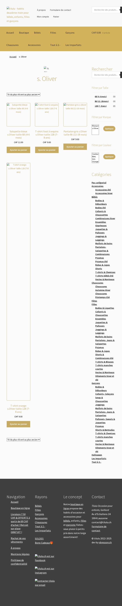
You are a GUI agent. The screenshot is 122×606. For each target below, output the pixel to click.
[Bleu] (95, 156)
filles (83, 520)
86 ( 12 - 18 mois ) (102, 101)
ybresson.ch (105, 542)
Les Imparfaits (73, 45)
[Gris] (95, 159)
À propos (41, 10)
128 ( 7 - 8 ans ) (101, 106)
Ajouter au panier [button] (18, 149)
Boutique (24, 32)
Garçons (70, 32)
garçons (70, 524)
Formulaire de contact (60, 10)
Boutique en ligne (20, 508)
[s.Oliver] (95, 128)
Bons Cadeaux (42, 542)
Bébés (37, 32)
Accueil (10, 32)
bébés (66, 520)
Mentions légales (20, 554)
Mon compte (43, 16)
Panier (56, 16)
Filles (53, 32)
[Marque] (95, 126)
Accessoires (34, 45)
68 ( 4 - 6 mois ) (101, 96)
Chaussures (12, 45)
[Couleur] (95, 154)
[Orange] (95, 161)
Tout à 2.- (55, 45)
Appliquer (109, 128)
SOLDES (39, 538)
